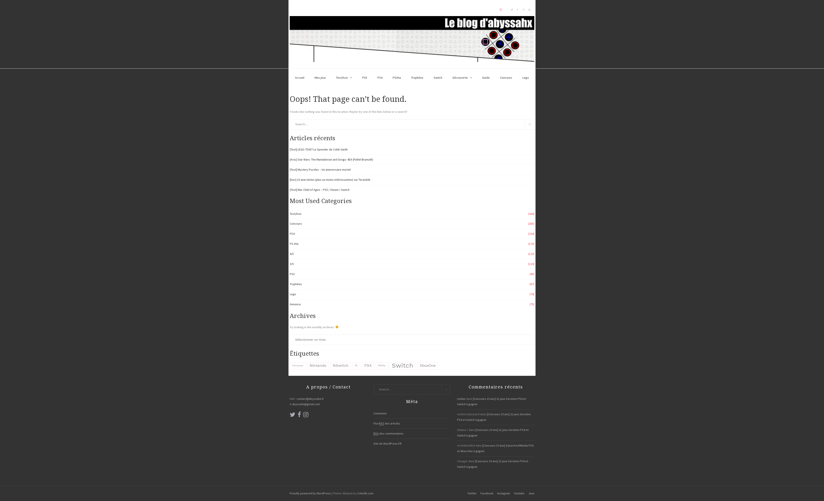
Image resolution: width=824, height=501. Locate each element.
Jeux (531, 493)
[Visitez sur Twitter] (292, 416)
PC (356, 365)
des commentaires (388, 433)
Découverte (460, 78)
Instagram (503, 493)
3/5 (292, 264)
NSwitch (340, 365)
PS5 (364, 78)
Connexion (380, 413)
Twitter (472, 493)
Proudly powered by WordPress (310, 493)
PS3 (292, 274)
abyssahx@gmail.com (306, 404)
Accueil (299, 78)
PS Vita (294, 244)
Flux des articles (386, 423)
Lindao (461, 399)
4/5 (292, 254)
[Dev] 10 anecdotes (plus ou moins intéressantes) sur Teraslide (330, 180)
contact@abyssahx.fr (310, 399)
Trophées (417, 78)
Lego (526, 78)
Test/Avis (342, 78)
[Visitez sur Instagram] (305, 416)
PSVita (397, 78)
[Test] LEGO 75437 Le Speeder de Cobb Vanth (319, 149)
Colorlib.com (365, 493)
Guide (486, 78)
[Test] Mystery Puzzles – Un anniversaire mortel (320, 170)
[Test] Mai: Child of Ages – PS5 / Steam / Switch (320, 190)
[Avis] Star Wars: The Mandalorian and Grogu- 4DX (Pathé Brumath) (331, 159)
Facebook (486, 493)
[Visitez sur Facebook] (299, 416)
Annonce (295, 304)
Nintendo (318, 365)
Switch (438, 78)
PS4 (379, 78)
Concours (506, 78)
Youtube (519, 493)
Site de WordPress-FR (387, 443)
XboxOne (428, 365)
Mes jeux (320, 78)
